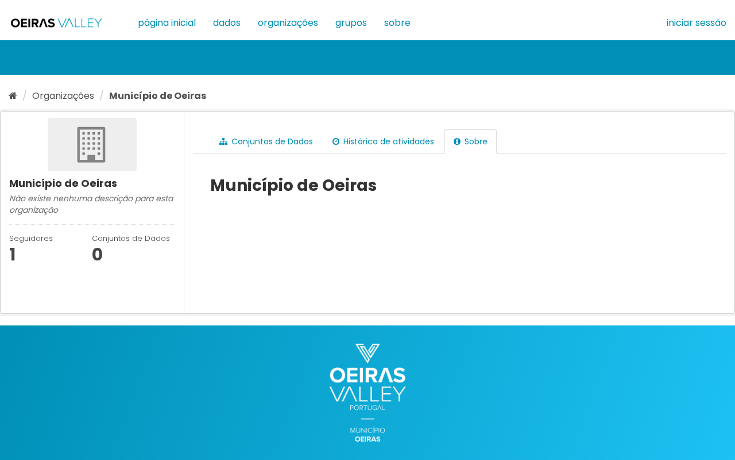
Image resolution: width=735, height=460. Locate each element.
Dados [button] (227, 22)
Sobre (397, 22)
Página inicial (167, 22)
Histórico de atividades (387, 141)
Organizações (288, 22)
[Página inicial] (13, 95)
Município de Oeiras (157, 95)
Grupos (351, 22)
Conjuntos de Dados (271, 141)
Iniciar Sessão (696, 22)
